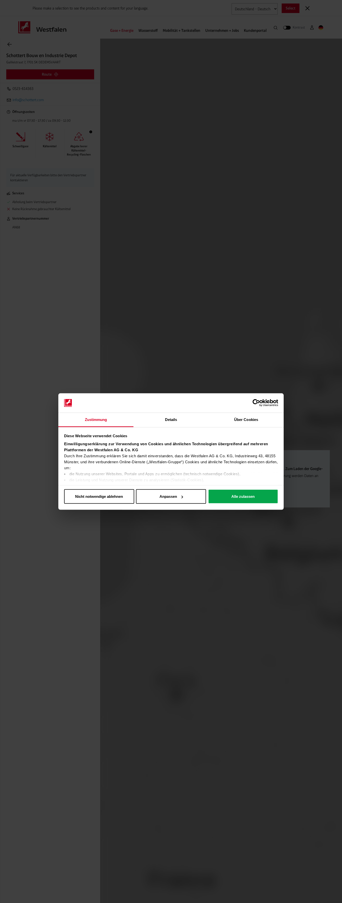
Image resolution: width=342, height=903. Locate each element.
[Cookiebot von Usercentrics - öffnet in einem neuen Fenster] (256, 403)
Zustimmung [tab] (96, 419)
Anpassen (168, 496)
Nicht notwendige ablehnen (99, 496)
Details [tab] (171, 419)
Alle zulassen (243, 496)
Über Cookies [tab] (246, 419)
